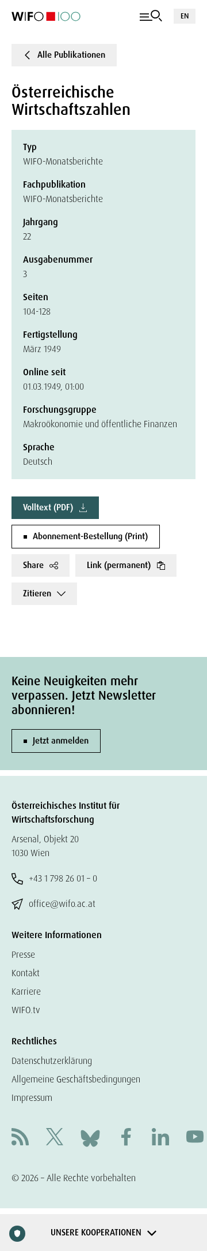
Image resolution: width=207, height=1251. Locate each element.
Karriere (26, 991)
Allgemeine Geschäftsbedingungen (76, 1079)
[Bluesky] (90, 1137)
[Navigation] (151, 16)
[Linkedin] (160, 1138)
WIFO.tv (26, 1010)
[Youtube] (195, 1138)
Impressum (32, 1098)
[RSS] (20, 1138)
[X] (54, 1138)
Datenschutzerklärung (52, 1061)
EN (185, 16)
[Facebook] (126, 1138)
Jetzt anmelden (61, 740)
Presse (23, 954)
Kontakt (26, 973)
